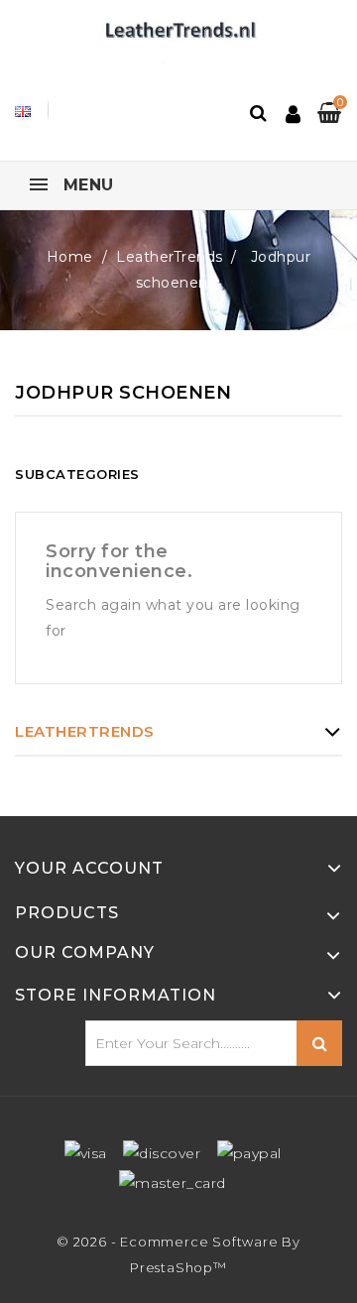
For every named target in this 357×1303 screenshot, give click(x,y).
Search (319, 1043)
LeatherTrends (85, 731)
